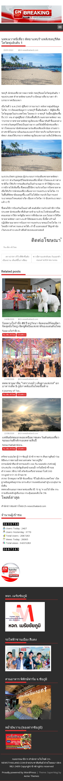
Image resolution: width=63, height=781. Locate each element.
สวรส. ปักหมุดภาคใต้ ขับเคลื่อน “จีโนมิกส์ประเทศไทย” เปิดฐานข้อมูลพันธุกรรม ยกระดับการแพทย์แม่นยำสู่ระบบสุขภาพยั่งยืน (31, 482)
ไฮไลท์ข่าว (21, 335)
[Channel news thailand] (31, 21)
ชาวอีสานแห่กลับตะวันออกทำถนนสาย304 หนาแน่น (47, 258)
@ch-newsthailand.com (28, 50)
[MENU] (60, 27)
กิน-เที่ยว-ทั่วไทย (10, 247)
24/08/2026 (9, 319)
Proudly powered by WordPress (19, 772)
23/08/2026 (9, 379)
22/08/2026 (9, 433)
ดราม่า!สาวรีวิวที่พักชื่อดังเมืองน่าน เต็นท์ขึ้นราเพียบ (15, 258)
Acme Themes (31, 776)
